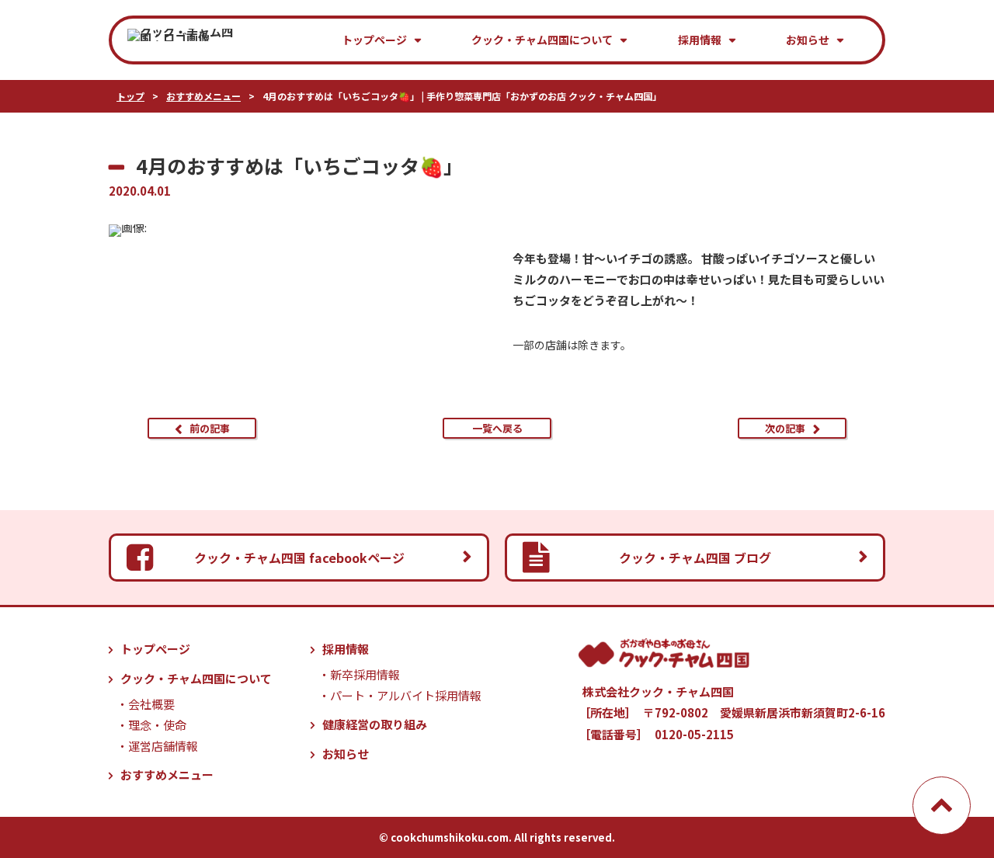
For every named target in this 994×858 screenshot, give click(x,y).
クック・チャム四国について (542, 39)
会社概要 (151, 704)
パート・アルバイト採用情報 (405, 695)
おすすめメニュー (167, 774)
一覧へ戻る (497, 428)
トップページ (374, 39)
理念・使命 (157, 725)
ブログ (695, 557)
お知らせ (807, 39)
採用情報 (699, 39)
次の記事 (785, 428)
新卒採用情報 (365, 674)
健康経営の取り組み (374, 724)
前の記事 (209, 428)
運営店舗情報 (163, 746)
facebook (299, 557)
